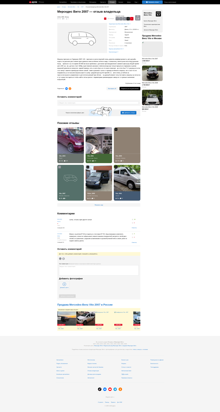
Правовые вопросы (126, 378)
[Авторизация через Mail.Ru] (63, 258)
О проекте (100, 402)
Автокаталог (91, 378)
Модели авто (109, 397)
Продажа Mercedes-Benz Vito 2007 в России (84, 304)
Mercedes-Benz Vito (148, 14)
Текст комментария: (80, 263)
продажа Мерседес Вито (129, 345)
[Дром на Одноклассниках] (120, 389)
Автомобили (63, 2)
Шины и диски (60, 370)
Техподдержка (154, 367)
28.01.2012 (59, 219)
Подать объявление (62, 363)
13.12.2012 (59, 233)
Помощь (107, 402)
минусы (139, 349)
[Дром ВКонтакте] (105, 389)
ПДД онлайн (124, 374)
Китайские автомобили (62, 374)
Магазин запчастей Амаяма (95, 367)
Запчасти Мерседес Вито (151, 30)
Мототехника (91, 360)
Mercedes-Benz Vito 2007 (150, 58)
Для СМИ (119, 402)
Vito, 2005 (119, 156)
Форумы (123, 363)
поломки (145, 349)
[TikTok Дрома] (99, 389)
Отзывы (112, 2)
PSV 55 (58, 221)
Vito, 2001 (90, 156)
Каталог (121, 2)
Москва (42, 2)
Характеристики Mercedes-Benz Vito (119, 24)
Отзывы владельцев (93, 370)
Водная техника (92, 363)
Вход (170, 2)
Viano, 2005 (91, 193)
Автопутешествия (126, 370)
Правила (113, 402)
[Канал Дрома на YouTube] (110, 389)
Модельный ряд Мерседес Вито (113, 345)
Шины (129, 2)
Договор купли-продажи (94, 374)
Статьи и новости (126, 367)
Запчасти (103, 2)
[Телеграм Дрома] (115, 389)
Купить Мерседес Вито (150, 21)
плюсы (135, 349)
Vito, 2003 (62, 156)
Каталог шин (124, 360)
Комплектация (113, 52)
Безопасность (154, 363)
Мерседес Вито (98, 345)
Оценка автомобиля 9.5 (115, 49)
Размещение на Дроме (157, 360)
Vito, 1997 (62, 193)
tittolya (58, 236)
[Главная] (33, 2)
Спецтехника (60, 378)
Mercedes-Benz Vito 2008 (150, 83)
